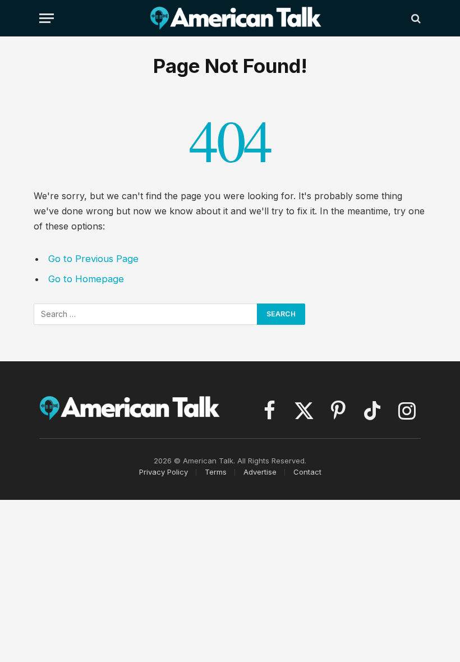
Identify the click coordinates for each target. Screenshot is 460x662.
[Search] (415, 18)
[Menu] (46, 18)
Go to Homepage (86, 278)
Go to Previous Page (93, 258)
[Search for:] (146, 314)
